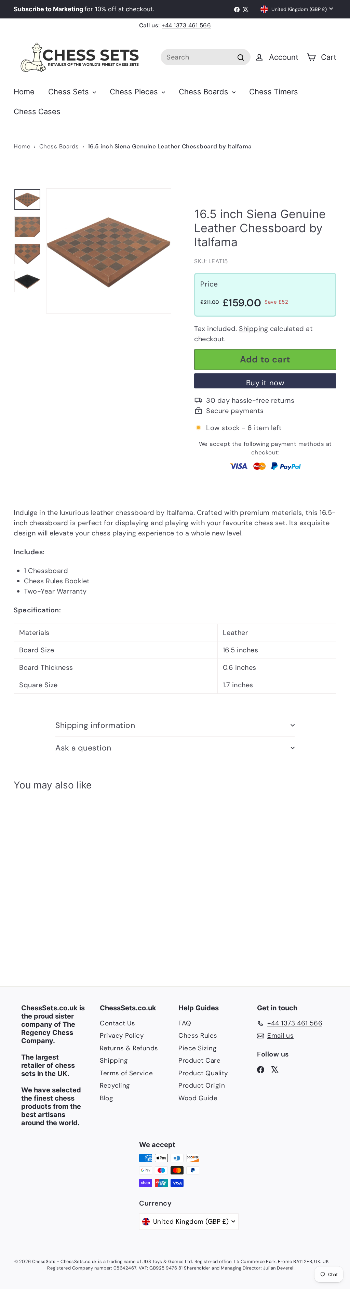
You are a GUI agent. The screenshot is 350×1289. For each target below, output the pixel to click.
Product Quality (203, 1073)
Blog (106, 1098)
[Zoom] (108, 251)
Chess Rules (197, 1035)
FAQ (184, 1023)
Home (24, 91)
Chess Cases (37, 111)
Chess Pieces (135, 91)
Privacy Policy (122, 1035)
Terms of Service (126, 1073)
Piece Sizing (197, 1048)
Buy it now (265, 383)
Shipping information (95, 725)
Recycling (115, 1085)
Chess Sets (69, 91)
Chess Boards (204, 91)
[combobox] (206, 57)
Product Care (199, 1060)
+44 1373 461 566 (186, 25)
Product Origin (201, 1085)
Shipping (253, 328)
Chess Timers (273, 91)
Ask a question (83, 748)
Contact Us (117, 1023)
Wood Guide (197, 1098)
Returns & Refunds (129, 1048)
